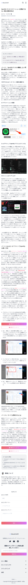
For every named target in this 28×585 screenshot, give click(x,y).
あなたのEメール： (6, 502)
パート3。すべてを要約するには (10, 62)
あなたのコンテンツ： (6, 510)
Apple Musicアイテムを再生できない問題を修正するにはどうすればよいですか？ (14, 466)
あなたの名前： (5, 495)
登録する (14, 554)
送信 (14, 523)
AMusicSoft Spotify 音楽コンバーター (13, 271)
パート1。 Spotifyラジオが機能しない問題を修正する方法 (14, 57)
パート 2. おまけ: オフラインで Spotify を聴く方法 (13, 60)
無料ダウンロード (14, 324)
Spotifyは (12, 19)
